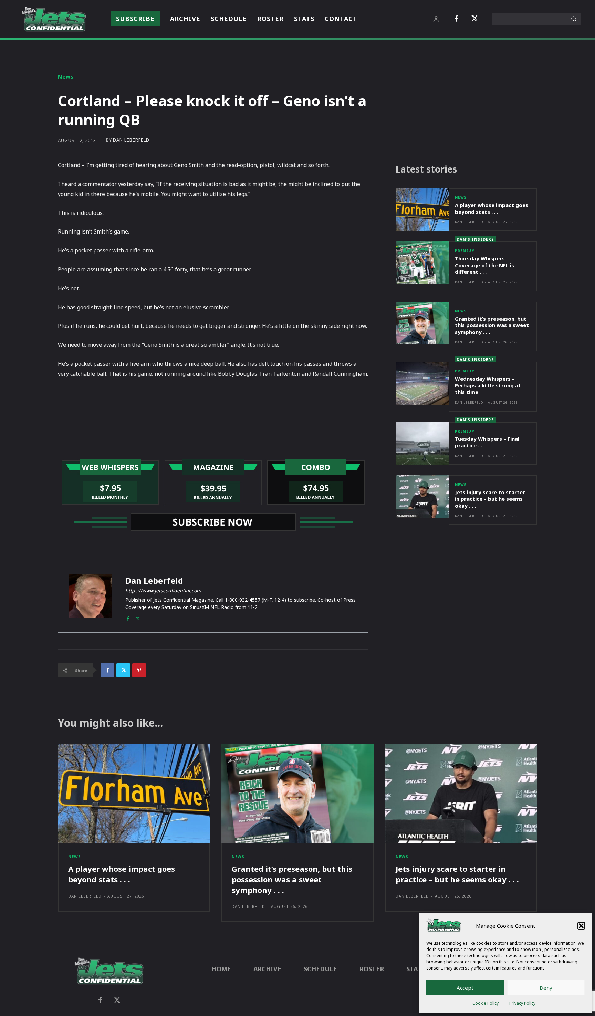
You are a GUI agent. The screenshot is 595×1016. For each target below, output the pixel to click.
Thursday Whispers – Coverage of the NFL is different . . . (484, 265)
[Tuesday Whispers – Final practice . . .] (422, 443)
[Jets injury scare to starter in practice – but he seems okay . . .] (422, 496)
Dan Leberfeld (131, 140)
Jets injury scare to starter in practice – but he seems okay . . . (490, 499)
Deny (546, 987)
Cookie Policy (485, 1003)
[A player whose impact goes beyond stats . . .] (422, 209)
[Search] (573, 19)
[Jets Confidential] (54, 19)
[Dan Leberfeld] (90, 598)
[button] (581, 925)
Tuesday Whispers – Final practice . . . (487, 442)
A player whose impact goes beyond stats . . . (491, 208)
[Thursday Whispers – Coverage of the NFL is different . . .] (422, 262)
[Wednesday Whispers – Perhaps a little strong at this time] (422, 383)
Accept (465, 987)
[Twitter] (474, 19)
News (66, 76)
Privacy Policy (522, 1003)
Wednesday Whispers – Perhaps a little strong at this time (488, 385)
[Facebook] (456, 19)
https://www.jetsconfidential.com (163, 590)
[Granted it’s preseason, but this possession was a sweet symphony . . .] (422, 323)
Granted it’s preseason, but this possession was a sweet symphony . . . (492, 325)
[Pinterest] (139, 670)
